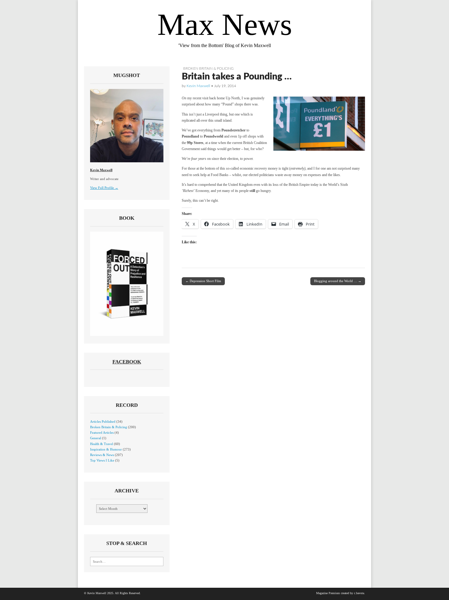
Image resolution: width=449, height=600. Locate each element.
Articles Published (102, 421)
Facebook (126, 362)
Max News (224, 24)
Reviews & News (102, 455)
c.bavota (359, 593)
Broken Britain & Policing (208, 68)
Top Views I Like (102, 460)
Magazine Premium (328, 593)
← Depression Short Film (203, 281)
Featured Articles (102, 432)
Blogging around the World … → (337, 281)
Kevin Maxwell (198, 86)
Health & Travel (101, 444)
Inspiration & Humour (106, 449)
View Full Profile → (104, 188)
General (95, 438)
